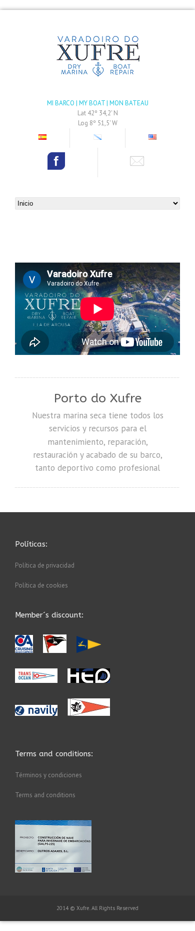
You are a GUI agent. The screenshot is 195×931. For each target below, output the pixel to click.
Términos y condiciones (48, 775)
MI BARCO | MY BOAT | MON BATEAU (97, 103)
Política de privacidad (44, 565)
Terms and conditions (45, 795)
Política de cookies (41, 585)
